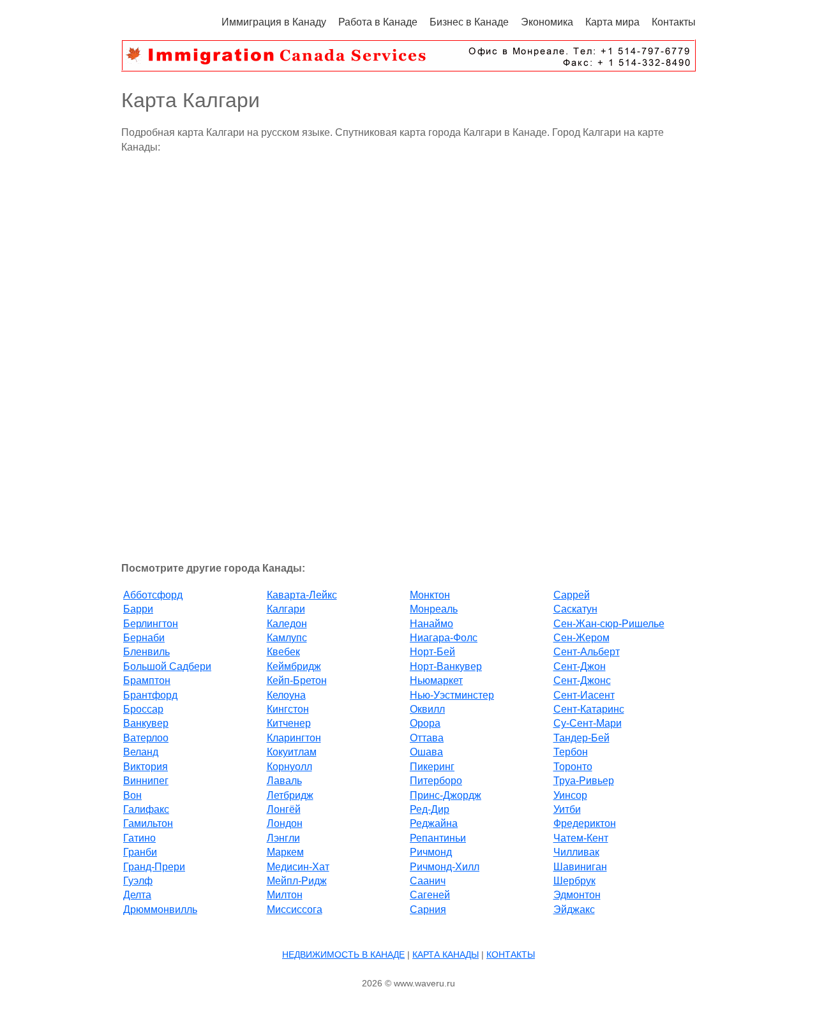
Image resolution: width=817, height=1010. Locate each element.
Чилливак (576, 852)
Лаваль (284, 780)
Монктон (430, 595)
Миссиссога (294, 909)
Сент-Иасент (584, 695)
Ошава (426, 751)
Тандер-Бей (581, 737)
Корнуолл (289, 766)
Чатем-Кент (580, 838)
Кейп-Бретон (297, 680)
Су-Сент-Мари (587, 723)
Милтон (285, 894)
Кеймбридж (294, 666)
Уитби (567, 809)
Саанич (428, 880)
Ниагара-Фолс (443, 637)
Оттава (427, 737)
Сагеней (430, 894)
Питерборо (436, 780)
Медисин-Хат (298, 866)
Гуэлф (138, 880)
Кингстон (288, 709)
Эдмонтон (577, 894)
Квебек (283, 651)
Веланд (140, 751)
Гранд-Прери (154, 866)
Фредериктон (584, 823)
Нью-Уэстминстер (452, 695)
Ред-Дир (429, 809)
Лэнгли (283, 838)
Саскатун (575, 609)
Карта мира (612, 22)
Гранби (140, 852)
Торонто (572, 766)
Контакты (674, 22)
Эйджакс (574, 909)
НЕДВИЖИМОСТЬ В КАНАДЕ (343, 954)
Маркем (285, 852)
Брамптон (146, 680)
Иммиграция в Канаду (273, 22)
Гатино (139, 838)
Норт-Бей (432, 651)
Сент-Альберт (586, 651)
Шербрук (574, 880)
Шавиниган (580, 866)
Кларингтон (294, 737)
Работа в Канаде (377, 22)
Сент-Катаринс (588, 709)
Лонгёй (284, 809)
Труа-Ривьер (583, 780)
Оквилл (427, 709)
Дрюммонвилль (160, 909)
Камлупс (287, 637)
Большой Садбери (167, 666)
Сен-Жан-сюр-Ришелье (608, 623)
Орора (425, 723)
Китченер (289, 723)
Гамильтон (148, 823)
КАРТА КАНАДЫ (445, 954)
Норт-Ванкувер (446, 666)
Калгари (286, 609)
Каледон (287, 623)
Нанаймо (431, 623)
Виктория (145, 766)
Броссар (143, 709)
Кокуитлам (292, 751)
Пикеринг (432, 766)
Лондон (285, 823)
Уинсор (570, 795)
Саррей (571, 595)
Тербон (570, 751)
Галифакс (146, 809)
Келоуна (286, 695)
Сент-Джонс (582, 680)
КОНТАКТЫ (510, 954)
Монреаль (434, 609)
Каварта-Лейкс (302, 595)
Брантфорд (150, 695)
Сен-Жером (581, 637)
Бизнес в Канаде (469, 22)
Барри (138, 609)
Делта (137, 894)
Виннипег (146, 780)
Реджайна (434, 823)
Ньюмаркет (436, 680)
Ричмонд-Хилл (444, 866)
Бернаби (144, 637)
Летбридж (290, 795)
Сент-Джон (579, 666)
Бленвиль (146, 651)
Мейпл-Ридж (297, 880)
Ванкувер (146, 723)
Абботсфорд (153, 595)
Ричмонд (431, 852)
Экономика (547, 22)
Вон (132, 795)
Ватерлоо (146, 737)
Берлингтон (150, 623)
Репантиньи (438, 838)
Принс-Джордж (445, 795)
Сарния (428, 909)
